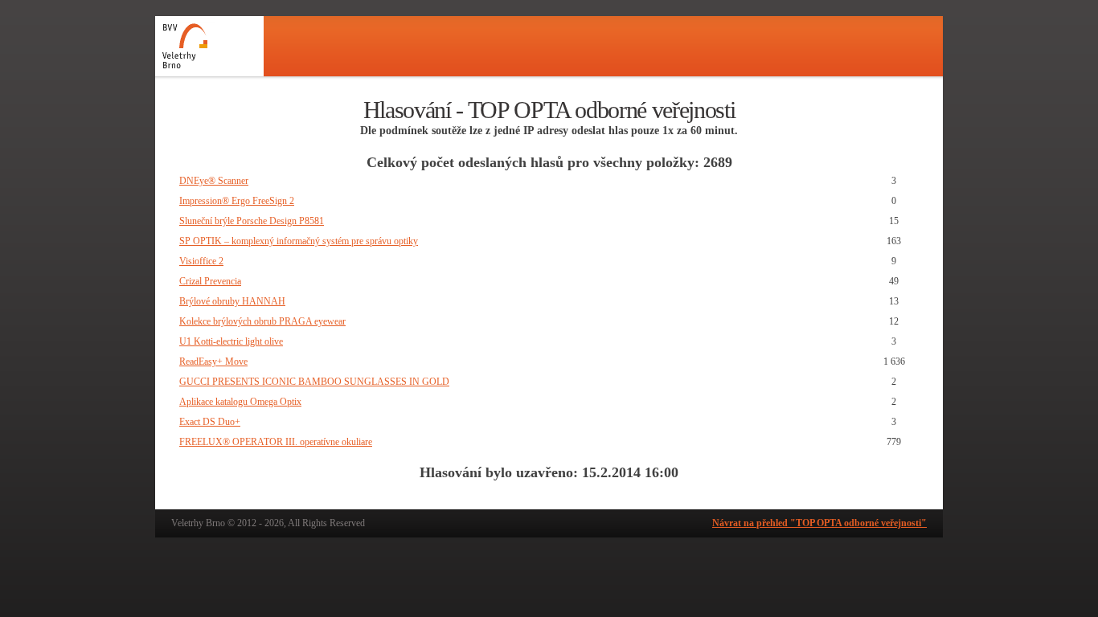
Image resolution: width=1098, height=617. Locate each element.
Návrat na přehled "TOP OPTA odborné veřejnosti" (819, 523)
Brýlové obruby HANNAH (232, 301)
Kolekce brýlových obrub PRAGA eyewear (262, 321)
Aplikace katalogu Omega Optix (240, 401)
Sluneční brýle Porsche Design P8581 (251, 221)
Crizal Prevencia (210, 281)
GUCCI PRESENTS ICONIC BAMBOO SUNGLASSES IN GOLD (314, 381)
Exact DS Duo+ (209, 421)
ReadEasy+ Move (213, 361)
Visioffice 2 (201, 261)
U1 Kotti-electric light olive (231, 341)
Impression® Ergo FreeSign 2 (236, 200)
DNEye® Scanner (213, 180)
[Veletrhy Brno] (209, 46)
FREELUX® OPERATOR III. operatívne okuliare (275, 441)
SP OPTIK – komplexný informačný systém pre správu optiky (298, 241)
